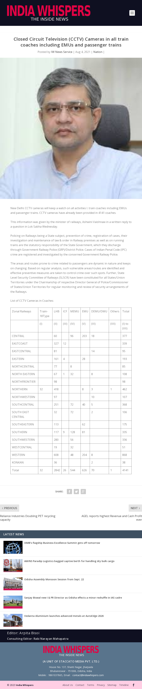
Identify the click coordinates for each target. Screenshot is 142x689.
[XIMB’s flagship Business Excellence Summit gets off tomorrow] (13, 547)
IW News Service (61, 52)
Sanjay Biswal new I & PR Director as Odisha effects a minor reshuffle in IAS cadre (73, 597)
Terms (90, 685)
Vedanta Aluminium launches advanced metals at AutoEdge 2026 (64, 615)
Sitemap (112, 685)
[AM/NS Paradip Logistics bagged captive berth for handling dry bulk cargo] (13, 565)
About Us (68, 685)
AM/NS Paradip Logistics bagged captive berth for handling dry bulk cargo (69, 561)
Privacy (101, 685)
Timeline (124, 685)
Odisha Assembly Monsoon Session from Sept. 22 (54, 579)
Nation (97, 52)
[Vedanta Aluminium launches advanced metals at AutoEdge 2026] (13, 620)
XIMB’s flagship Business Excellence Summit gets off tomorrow (62, 542)
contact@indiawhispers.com (88, 675)
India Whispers (24, 685)
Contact (80, 685)
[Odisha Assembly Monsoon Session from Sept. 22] (13, 583)
